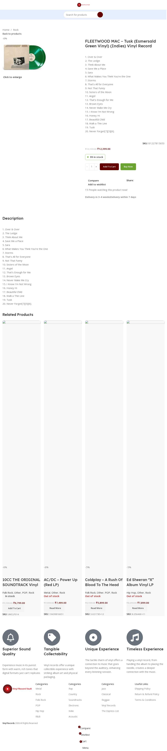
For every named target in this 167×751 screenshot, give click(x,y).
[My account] (163, 5)
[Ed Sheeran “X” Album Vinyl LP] (146, 442)
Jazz (104, 688)
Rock (15, 29)
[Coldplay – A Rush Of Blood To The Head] (104, 442)
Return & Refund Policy (147, 694)
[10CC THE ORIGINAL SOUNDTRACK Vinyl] (21, 442)
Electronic (74, 705)
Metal (47, 592)
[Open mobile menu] (4, 5)
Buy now (128, 166)
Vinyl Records (109, 705)
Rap (71, 688)
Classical (106, 694)
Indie (71, 710)
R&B (38, 716)
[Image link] (17, 688)
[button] (13, 608)
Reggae (106, 699)
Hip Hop (131, 592)
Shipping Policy (142, 688)
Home (5, 29)
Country (73, 694)
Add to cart (109, 166)
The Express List (110, 710)
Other (17, 592)
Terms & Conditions (145, 699)
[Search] (100, 14)
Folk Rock (7, 592)
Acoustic (73, 716)
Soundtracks (75, 699)
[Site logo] (83, 4)
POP (24, 592)
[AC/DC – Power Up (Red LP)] (63, 442)
